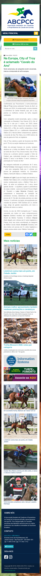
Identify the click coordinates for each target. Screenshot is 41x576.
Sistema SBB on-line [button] (21, 44)
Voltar (8, 234)
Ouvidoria (10, 546)
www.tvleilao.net (9, 570)
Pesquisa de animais (21, 40)
